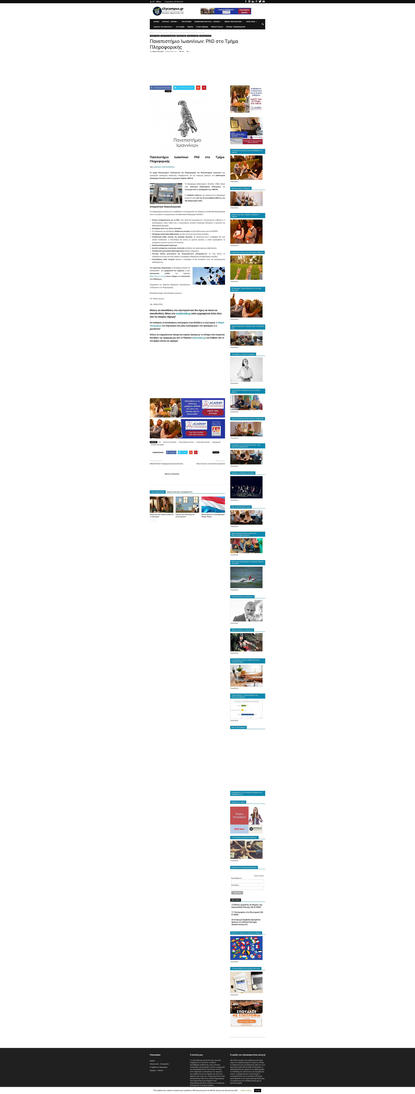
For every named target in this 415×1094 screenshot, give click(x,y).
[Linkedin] (253, 1)
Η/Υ (160, 442)
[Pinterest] (256, 1)
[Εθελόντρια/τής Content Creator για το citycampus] (161, 505)
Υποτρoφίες (187, 22)
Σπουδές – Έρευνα (169, 22)
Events (190, 27)
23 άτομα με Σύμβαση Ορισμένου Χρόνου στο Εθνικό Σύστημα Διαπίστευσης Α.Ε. (246, 922)
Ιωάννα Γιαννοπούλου (169, 442)
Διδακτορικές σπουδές (205, 36)
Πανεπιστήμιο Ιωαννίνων (186, 442)
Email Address (236, 878)
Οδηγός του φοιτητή (162, 27)
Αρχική (156, 22)
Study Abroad (202, 27)
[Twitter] (260, 1)
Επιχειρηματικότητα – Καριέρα (207, 22)
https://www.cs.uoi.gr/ (157, 276)
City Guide (180, 27)
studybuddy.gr (183, 313)
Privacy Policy (217, 27)
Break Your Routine (233, 22)
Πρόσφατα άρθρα (181, 36)
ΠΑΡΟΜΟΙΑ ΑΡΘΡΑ (157, 492)
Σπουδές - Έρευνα (154, 36)
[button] (262, 24)
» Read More (234, 181)
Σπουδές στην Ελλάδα (192, 36)
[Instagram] (249, 1)
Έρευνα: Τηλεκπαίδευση (235, 27)
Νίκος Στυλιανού (157, 51)
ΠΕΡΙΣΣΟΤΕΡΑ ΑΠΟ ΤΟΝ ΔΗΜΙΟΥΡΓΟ (179, 492)
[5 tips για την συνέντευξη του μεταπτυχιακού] (187, 505)
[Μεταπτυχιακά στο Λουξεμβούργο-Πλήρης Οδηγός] (213, 505)
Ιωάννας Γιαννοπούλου (164, 167)
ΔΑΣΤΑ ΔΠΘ (235, 900)
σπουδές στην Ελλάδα (157, 444)
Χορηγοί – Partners (156, 1070)
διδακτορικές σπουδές (203, 442)
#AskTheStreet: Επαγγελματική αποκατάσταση (166, 464)
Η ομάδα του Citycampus (158, 1067)
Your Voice (250, 22)
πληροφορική (216, 442)
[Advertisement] (207, 69)
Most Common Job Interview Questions (211, 464)
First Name (235, 885)
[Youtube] (263, 1)
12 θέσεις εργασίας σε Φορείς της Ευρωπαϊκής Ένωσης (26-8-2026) (246, 906)
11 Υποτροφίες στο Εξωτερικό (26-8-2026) (247, 913)
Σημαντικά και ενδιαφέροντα (168, 36)
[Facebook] (245, 1)
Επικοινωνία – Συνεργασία (159, 1064)
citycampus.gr (199, 337)
